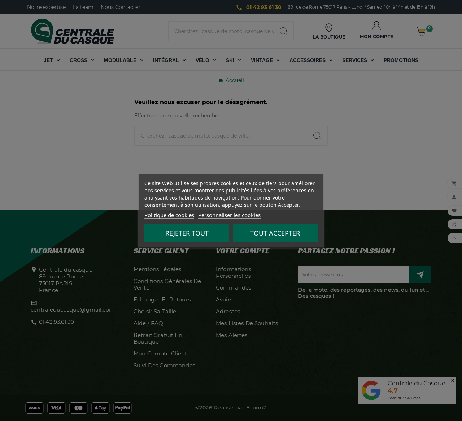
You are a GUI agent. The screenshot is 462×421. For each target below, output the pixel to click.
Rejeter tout (187, 232)
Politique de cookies (169, 214)
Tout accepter (275, 232)
